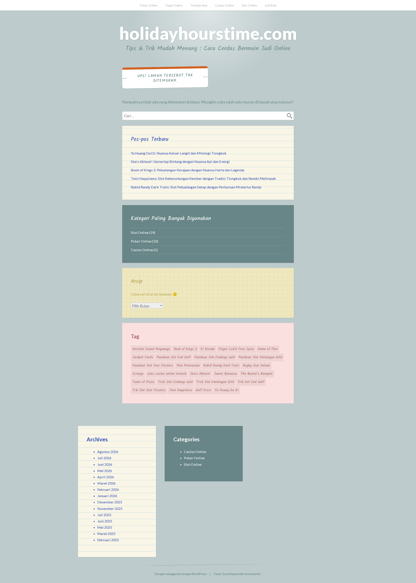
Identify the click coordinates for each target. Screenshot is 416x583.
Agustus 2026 (107, 452)
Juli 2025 (104, 515)
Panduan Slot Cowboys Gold (214, 357)
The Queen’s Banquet (257, 373)
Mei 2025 (104, 527)
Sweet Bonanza (225, 373)
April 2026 (105, 477)
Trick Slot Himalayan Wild (215, 382)
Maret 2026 (106, 483)
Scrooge (137, 373)
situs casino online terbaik (166, 373)
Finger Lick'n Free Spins (236, 349)
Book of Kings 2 (185, 349)
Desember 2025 (109, 502)
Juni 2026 (104, 464)
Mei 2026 (104, 471)
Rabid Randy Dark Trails (221, 365)
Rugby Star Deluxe (256, 365)
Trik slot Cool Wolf (251, 382)
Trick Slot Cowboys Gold (175, 382)
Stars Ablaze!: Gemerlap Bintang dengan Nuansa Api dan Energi (180, 161)
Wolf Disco (203, 390)
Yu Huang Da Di (226, 390)
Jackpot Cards (142, 357)
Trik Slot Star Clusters (149, 390)
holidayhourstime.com (208, 33)
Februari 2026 (108, 489)
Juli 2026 (104, 458)
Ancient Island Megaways (151, 349)
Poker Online (149, 5)
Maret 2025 (106, 534)
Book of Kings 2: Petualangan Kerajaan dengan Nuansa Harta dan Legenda (187, 170)
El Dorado (208, 349)
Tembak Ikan (199, 5)
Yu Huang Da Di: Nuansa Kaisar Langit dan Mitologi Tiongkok (178, 153)
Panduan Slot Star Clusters (152, 365)
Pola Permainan (188, 365)
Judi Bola (270, 5)
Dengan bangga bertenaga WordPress (181, 574)
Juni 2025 (104, 521)
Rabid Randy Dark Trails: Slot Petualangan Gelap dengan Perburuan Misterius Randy (196, 187)
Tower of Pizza (143, 382)
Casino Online (224, 5)
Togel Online (174, 5)
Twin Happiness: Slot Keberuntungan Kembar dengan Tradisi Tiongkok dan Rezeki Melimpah (203, 178)
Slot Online (249, 5)
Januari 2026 (107, 496)
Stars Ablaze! (200, 373)
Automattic (253, 574)
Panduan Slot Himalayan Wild (260, 357)
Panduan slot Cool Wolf (174, 357)
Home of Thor (268, 349)
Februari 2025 (108, 540)
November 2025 (109, 508)
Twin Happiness (180, 390)
